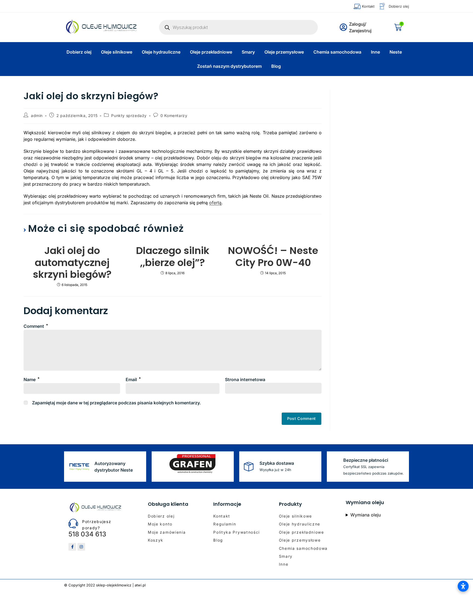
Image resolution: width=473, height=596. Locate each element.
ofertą (215, 202)
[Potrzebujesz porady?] (73, 523)
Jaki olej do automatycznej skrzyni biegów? (72, 262)
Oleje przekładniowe (211, 52)
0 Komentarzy (173, 115)
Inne (375, 52)
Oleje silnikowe (116, 52)
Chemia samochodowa (337, 52)
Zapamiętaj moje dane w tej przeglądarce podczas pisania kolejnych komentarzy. (116, 402)
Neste (396, 52)
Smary (248, 52)
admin (37, 115)
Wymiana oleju (365, 515)
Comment (36, 326)
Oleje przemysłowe (284, 52)
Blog (276, 66)
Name (32, 379)
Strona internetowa (245, 379)
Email (133, 379)
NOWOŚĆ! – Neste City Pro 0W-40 (273, 256)
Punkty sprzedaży (129, 115)
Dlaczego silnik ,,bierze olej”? (172, 256)
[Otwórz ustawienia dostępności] (463, 586)
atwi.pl (140, 585)
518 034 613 (87, 534)
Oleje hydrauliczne (161, 52)
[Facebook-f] (72, 547)
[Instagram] (81, 547)
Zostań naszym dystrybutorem (229, 66)
